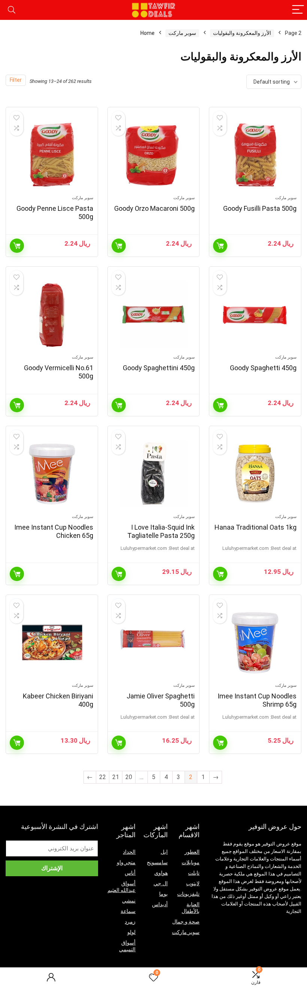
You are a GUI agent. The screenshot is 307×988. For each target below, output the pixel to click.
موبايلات (191, 862)
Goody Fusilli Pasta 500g (260, 208)
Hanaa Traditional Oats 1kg (256, 527)
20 (128, 777)
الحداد (129, 852)
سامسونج (157, 862)
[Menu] (298, 10)
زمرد (130, 922)
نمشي (129, 901)
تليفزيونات (188, 894)
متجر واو (126, 862)
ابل (164, 852)
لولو (131, 932)
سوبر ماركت (182, 33)
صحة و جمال (186, 922)
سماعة (128, 911)
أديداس (160, 904)
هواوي (161, 873)
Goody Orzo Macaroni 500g (154, 208)
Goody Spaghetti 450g (263, 368)
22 (102, 777)
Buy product (220, 246)
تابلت (194, 873)
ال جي (161, 883)
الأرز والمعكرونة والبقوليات (242, 33)
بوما (163, 894)
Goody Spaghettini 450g (159, 368)
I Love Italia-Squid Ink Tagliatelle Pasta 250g (161, 531)
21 (115, 777)
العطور (192, 852)
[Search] (12, 10)
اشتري (220, 574)
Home (147, 33)
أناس (130, 873)
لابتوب (193, 883)
